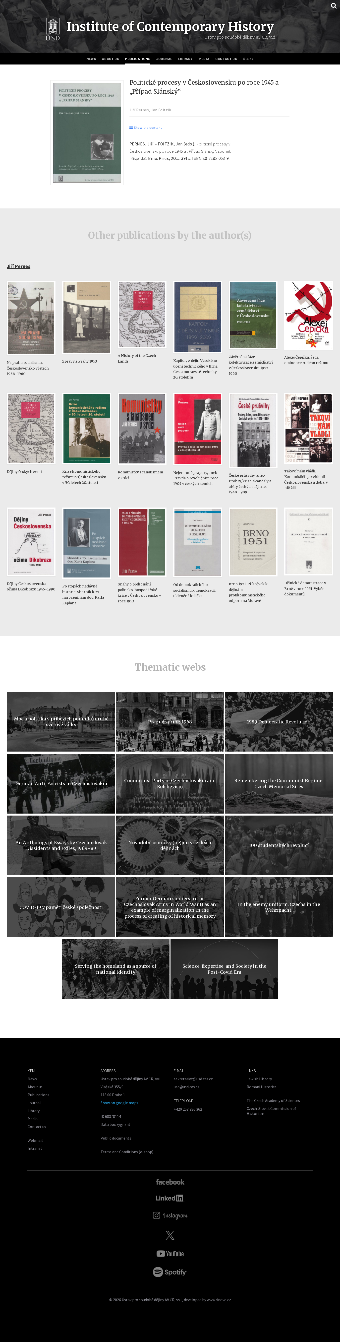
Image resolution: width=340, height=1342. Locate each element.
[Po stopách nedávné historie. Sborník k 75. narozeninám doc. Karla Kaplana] (86, 581)
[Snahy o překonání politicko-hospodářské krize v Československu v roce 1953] (142, 579)
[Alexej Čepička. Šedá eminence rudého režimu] (308, 352)
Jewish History (259, 1078)
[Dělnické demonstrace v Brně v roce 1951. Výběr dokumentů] (308, 578)
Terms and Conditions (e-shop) (127, 1151)
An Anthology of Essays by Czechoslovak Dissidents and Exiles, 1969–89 (61, 845)
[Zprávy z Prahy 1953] (86, 356)
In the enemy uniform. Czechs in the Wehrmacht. (278, 907)
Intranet (35, 1148)
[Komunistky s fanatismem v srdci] (142, 467)
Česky (248, 59)
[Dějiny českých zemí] (31, 466)
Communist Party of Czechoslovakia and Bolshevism (170, 783)
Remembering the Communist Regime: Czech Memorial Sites (278, 783)
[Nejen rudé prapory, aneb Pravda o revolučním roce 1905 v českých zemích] (197, 467)
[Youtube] (170, 1253)
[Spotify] (170, 1272)
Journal (164, 59)
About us (110, 59)
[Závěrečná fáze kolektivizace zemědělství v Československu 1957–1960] (253, 352)
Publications (137, 59)
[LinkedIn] (170, 1198)
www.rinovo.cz (219, 1299)
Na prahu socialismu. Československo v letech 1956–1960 (28, 368)
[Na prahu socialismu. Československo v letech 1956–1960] (31, 357)
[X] (170, 1235)
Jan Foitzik (161, 109)
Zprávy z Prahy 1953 (79, 361)
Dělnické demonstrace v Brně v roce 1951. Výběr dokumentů (305, 588)
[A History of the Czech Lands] (142, 350)
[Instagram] (170, 1216)
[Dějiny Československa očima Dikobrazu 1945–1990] (31, 578)
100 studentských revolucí (279, 845)
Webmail (35, 1140)
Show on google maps (119, 1102)
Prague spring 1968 (170, 722)
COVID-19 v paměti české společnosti (61, 907)
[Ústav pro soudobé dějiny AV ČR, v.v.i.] (53, 30)
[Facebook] (170, 1181)
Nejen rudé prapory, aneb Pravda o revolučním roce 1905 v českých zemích (195, 478)
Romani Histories (262, 1086)
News (91, 59)
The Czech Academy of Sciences (273, 1100)
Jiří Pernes (139, 109)
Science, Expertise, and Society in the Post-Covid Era (224, 969)
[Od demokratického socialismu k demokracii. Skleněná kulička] (197, 579)
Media (203, 59)
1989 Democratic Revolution (279, 722)
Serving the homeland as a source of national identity (115, 969)
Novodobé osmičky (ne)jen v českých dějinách (169, 845)
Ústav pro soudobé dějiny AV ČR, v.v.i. (152, 1299)
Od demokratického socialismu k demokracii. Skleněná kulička (194, 590)
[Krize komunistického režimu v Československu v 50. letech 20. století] (86, 466)
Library (185, 59)
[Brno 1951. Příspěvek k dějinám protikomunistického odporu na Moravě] (253, 579)
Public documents (116, 1138)
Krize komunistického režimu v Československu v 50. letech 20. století (84, 477)
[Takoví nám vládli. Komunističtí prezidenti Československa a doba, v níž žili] (308, 466)
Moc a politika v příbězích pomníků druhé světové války (61, 721)
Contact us (226, 59)
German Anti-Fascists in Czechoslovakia (61, 783)
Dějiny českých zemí (24, 471)
